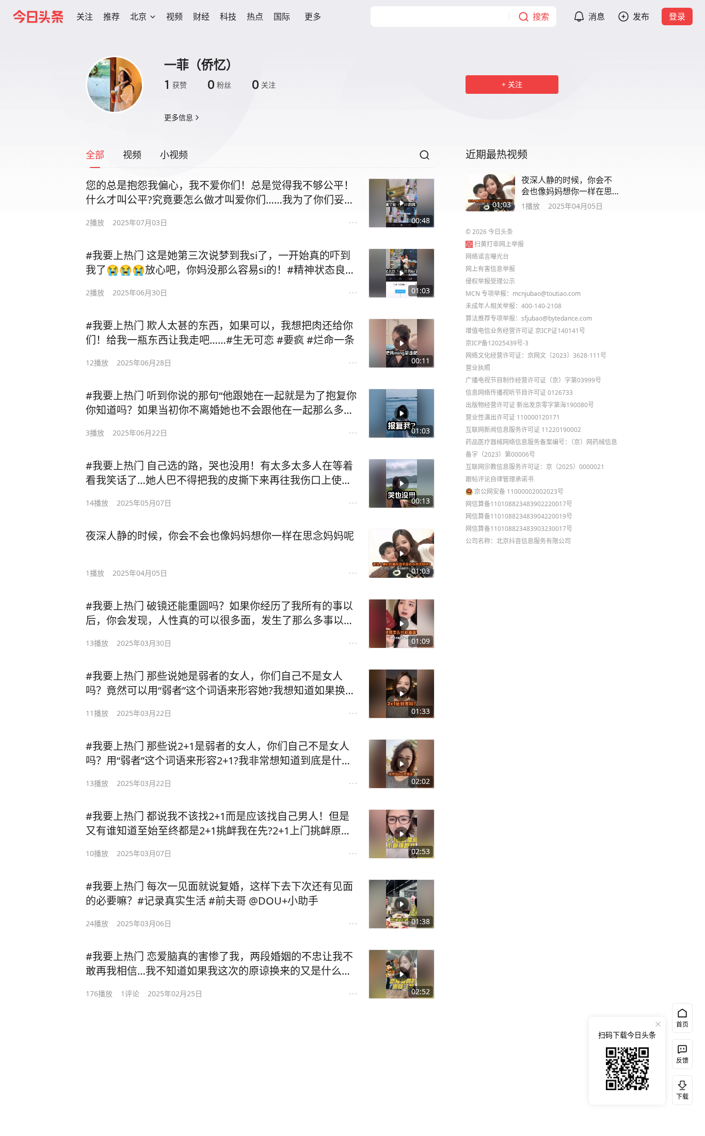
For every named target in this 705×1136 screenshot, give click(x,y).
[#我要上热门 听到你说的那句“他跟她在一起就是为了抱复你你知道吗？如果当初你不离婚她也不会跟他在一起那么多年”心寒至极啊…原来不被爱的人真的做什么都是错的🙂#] (401, 413)
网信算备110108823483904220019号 (519, 516)
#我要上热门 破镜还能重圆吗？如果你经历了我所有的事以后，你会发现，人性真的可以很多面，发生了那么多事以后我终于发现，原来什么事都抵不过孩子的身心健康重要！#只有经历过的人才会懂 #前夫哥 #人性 (220, 613)
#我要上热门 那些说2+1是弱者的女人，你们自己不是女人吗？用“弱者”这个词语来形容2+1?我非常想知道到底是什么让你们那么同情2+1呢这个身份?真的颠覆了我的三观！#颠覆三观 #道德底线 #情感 (219, 753)
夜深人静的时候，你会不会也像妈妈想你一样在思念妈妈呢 (220, 536)
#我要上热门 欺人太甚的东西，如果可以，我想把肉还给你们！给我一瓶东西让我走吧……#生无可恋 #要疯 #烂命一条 (220, 333)
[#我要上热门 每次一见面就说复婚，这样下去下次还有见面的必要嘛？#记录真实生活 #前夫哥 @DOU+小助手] (401, 904)
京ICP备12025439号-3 (497, 343)
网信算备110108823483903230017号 (519, 528)
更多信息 (178, 117)
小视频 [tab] (174, 154)
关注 (264, 84)
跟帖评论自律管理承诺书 (500, 479)
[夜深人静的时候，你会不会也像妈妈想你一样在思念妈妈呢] (401, 553)
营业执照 (478, 367)
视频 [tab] (132, 154)
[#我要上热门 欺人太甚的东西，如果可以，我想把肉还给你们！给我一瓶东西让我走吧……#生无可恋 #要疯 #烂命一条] (401, 343)
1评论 (130, 993)
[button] (84, 16)
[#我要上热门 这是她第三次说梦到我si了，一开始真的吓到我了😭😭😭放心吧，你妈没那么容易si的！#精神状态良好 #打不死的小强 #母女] (401, 273)
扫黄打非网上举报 (499, 244)
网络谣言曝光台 (487, 256)
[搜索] (424, 157)
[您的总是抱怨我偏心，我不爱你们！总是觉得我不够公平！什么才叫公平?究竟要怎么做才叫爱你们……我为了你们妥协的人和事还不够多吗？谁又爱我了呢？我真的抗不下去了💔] (401, 203)
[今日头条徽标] (38, 16)
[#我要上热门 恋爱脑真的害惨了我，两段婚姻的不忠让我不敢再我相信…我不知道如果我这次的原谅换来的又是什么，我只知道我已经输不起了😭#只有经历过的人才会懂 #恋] (401, 974)
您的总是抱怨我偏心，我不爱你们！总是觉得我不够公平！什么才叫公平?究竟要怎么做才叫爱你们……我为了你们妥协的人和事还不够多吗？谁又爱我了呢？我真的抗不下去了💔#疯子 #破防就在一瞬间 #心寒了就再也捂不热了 (221, 192)
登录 (677, 16)
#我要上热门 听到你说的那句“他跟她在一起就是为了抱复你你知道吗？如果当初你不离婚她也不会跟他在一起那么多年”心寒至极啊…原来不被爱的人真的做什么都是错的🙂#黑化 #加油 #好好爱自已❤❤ (222, 403)
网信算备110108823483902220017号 (519, 503)
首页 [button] (682, 1024)
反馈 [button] (682, 1060)
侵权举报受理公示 (490, 281)
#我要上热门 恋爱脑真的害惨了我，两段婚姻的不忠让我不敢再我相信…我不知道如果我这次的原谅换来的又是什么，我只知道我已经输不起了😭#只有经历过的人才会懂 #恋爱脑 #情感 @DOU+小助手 (219, 963)
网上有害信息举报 (490, 268)
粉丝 (219, 84)
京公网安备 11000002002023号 (519, 491)
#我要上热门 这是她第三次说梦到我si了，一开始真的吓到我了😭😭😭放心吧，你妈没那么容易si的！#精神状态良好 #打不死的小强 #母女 (221, 262)
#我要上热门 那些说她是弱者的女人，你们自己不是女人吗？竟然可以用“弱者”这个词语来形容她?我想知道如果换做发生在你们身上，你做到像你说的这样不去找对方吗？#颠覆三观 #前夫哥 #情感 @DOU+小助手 (221, 683)
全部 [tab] (95, 154)
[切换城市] (153, 16)
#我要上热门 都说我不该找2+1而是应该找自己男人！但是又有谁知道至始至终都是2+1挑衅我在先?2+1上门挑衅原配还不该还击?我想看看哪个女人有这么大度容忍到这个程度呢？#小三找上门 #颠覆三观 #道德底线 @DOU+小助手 (218, 823)
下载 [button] (680, 1088)
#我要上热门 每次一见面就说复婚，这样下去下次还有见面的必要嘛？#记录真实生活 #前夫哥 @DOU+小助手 (219, 893)
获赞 (175, 84)
